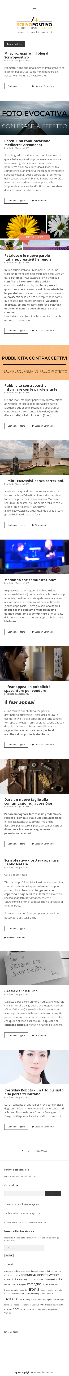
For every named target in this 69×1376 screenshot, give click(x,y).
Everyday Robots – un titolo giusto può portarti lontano (34, 1067)
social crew (51, 1305)
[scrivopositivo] (34, 27)
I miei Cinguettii (11, 1332)
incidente (46, 1284)
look (15, 1293)
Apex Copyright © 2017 (26, 1372)
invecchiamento (11, 1290)
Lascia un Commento (44, 86)
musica (29, 1293)
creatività (11, 1279)
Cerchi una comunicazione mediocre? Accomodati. (34, 118)
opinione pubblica (45, 1293)
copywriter (51, 1275)
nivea (34, 1293)
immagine (34, 1284)
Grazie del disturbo (34, 968)
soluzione (8, 1309)
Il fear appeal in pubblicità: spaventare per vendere (34, 663)
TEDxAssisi (43, 1309)
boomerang (58, 1271)
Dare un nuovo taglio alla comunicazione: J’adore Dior (34, 776)
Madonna (21, 1293)
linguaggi (49, 1290)
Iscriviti (9, 1255)
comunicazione (32, 1275)
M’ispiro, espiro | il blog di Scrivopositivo (26, 55)
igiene (23, 1284)
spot (16, 1309)
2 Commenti (40, 200)
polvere (32, 1299)
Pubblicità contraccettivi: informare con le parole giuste (34, 362)
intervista (54, 1284)
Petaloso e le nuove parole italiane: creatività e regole (34, 232)
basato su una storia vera (26, 1271)
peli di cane (24, 1299)
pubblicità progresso (45, 1299)
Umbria (7, 1313)
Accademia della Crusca (21, 297)
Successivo (40, 1151)
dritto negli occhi (26, 1280)
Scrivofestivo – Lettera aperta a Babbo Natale (31, 862)
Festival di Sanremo (12, 1284)
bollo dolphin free (45, 1271)
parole (11, 1298)
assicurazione (10, 1271)
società (60, 1305)
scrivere (41, 1304)
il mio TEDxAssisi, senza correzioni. (34, 457)
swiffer (23, 1309)
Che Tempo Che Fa (12, 1275)
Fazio (42, 1280)
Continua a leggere (18, 87)
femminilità (53, 1279)
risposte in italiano (21, 1305)
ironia (34, 1289)
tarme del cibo (32, 1309)
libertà (43, 1290)
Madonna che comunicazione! (34, 557)
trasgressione (53, 1309)
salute (32, 1305)
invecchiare (24, 1290)
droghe (37, 1280)
